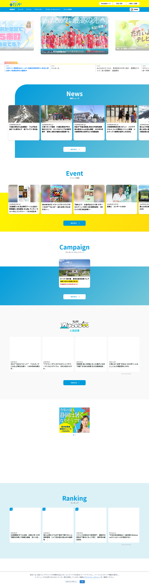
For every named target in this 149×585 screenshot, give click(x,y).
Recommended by (126, 373)
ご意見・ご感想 (133, 3)
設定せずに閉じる (71, 581)
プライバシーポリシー (92, 577)
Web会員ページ (106, 3)
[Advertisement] (52, 456)
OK (82, 581)
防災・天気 (119, 3)
